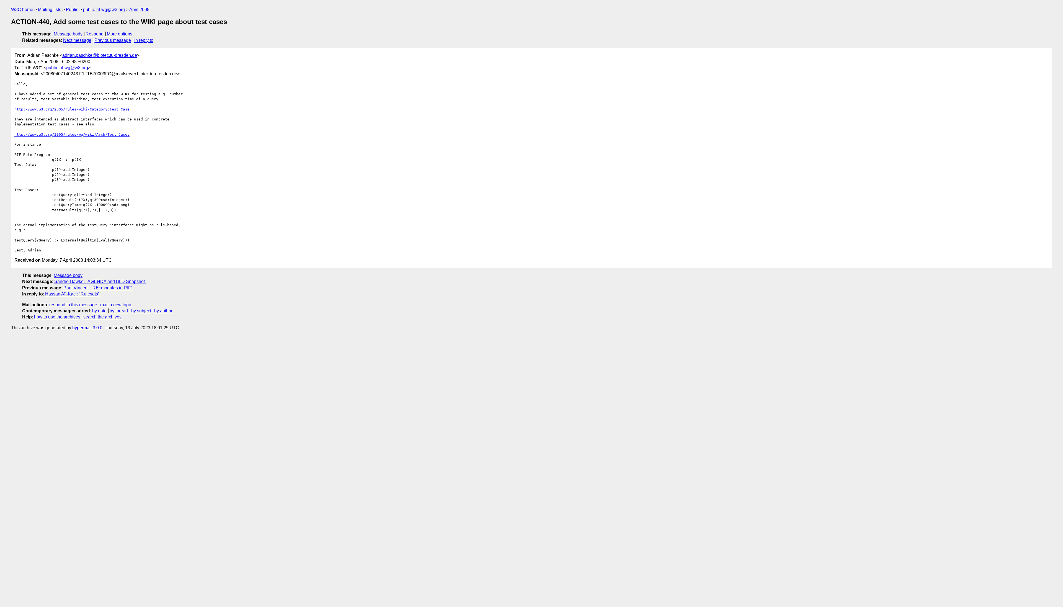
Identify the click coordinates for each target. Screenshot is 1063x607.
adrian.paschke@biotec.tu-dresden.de (99, 55)
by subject (141, 310)
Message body (68, 34)
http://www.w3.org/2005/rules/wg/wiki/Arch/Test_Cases (72, 134)
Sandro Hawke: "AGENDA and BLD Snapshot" (100, 281)
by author (163, 310)
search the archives (102, 317)
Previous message (112, 40)
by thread (119, 310)
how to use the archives (57, 317)
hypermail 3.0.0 (87, 327)
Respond (95, 34)
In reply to (143, 40)
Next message (77, 40)
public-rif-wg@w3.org (104, 9)
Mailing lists (49, 9)
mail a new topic (116, 304)
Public (72, 9)
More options (119, 34)
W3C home (22, 9)
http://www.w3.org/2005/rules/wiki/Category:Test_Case (72, 109)
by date (99, 310)
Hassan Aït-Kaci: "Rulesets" (72, 294)
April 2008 (139, 9)
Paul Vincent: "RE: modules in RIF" (98, 288)
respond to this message (73, 304)
